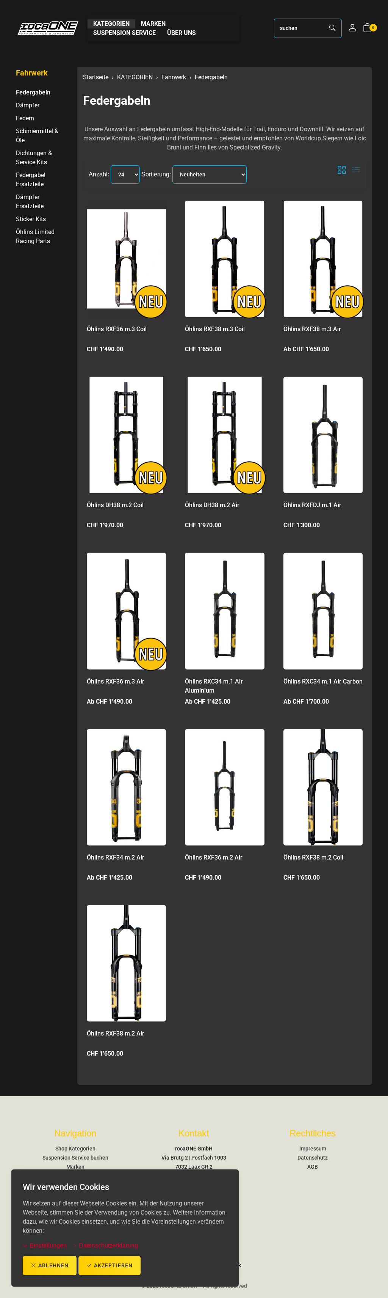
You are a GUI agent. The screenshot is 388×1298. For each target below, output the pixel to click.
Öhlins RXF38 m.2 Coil (313, 857)
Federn (25, 118)
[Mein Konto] (352, 28)
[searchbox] (299, 28)
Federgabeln (116, 100)
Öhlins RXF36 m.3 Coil (117, 329)
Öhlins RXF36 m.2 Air (213, 857)
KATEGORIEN (111, 24)
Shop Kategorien (75, 1149)
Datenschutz (312, 1158)
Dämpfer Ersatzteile (30, 201)
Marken (75, 1167)
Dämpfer (27, 105)
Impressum (312, 1149)
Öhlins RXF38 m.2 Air (115, 1033)
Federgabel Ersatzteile (30, 179)
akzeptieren (113, 1265)
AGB (312, 1167)
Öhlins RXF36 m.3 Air (115, 681)
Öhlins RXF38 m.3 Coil (215, 329)
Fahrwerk (32, 72)
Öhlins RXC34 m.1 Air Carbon (323, 681)
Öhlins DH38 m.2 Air (212, 505)
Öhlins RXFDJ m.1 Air (312, 505)
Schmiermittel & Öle (37, 135)
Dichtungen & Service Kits (34, 157)
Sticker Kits (31, 219)
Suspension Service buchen (75, 1158)
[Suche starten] (333, 28)
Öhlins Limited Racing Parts (35, 236)
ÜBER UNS (181, 33)
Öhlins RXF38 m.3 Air (312, 329)
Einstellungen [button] (47, 1245)
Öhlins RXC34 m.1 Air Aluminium (214, 686)
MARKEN (153, 24)
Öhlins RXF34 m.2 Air (115, 857)
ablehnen (53, 1265)
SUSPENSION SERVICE (124, 33)
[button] (367, 28)
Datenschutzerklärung (107, 1245)
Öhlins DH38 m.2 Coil (115, 505)
